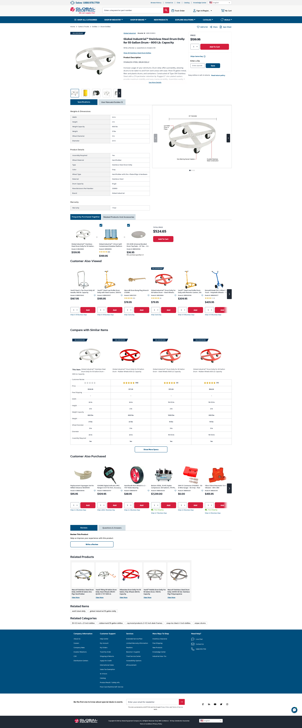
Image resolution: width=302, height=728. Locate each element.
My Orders (103, 647)
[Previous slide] (155, 138)
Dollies (94, 26)
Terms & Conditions (146, 724)
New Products (157, 647)
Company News (79, 647)
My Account (104, 643)
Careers (76, 643)
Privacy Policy (165, 707)
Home (72, 26)
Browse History (156, 3)
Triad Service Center (133, 656)
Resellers (129, 647)
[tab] (83, 102)
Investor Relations (80, 652)
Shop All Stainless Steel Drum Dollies (137, 53)
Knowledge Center (199, 3)
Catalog (186, 3)
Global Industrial (130, 33)
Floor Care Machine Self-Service (111, 687)
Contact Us (169, 3)
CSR (75, 656)
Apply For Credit (106, 660)
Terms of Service (178, 707)
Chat (178, 3)
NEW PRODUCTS (161, 19)
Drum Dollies (106, 26)
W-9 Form (103, 674)
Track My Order (105, 652)
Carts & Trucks (83, 26)
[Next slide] (228, 138)
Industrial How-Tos (159, 656)
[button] (220, 2)
